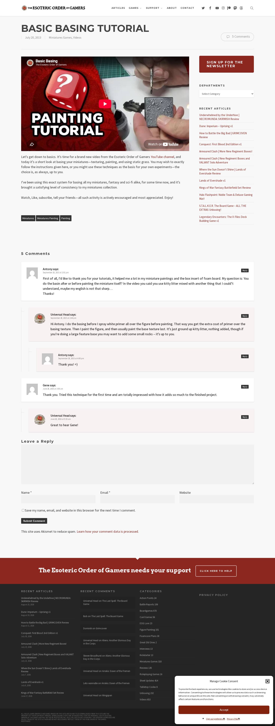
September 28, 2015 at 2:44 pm (63, 318)
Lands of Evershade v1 (212, 180)
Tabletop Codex (148, 687)
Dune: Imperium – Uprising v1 (216, 126)
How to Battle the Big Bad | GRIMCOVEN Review (45, 622)
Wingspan (107, 695)
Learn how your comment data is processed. (108, 531)
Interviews (145, 648)
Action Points (146, 598)
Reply (244, 270)
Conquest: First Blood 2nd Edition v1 (220, 144)
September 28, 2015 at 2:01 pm (56, 272)
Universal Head (60, 314)
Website (185, 492)
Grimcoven (101, 628)
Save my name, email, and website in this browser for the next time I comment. (80, 510)
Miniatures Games (60, 37)
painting (65, 218)
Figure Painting (147, 629)
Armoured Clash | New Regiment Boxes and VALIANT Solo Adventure (47, 656)
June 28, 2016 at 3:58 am (53, 388)
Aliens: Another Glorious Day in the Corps (107, 642)
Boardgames (146, 610)
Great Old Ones (147, 642)
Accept (224, 709)
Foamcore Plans (148, 636)
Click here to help (216, 571)
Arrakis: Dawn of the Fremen (116, 671)
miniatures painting (47, 218)
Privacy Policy (233, 718)
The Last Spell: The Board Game (105, 602)
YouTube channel (162, 157)
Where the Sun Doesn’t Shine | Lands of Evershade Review (46, 670)
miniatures (28, 218)
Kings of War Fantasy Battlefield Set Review (225, 187)
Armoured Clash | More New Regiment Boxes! (225, 151)
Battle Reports (147, 604)
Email (105, 492)
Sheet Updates (147, 680)
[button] (267, 681)
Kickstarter (145, 655)
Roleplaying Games (149, 674)
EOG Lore (144, 623)
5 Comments (240, 36)
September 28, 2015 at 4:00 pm (71, 358)
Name (26, 492)
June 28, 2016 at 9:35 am (61, 419)
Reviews (144, 667)
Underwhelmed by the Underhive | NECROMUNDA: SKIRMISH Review (46, 599)
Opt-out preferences (215, 718)
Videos (77, 37)
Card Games (146, 617)
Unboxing (145, 693)
